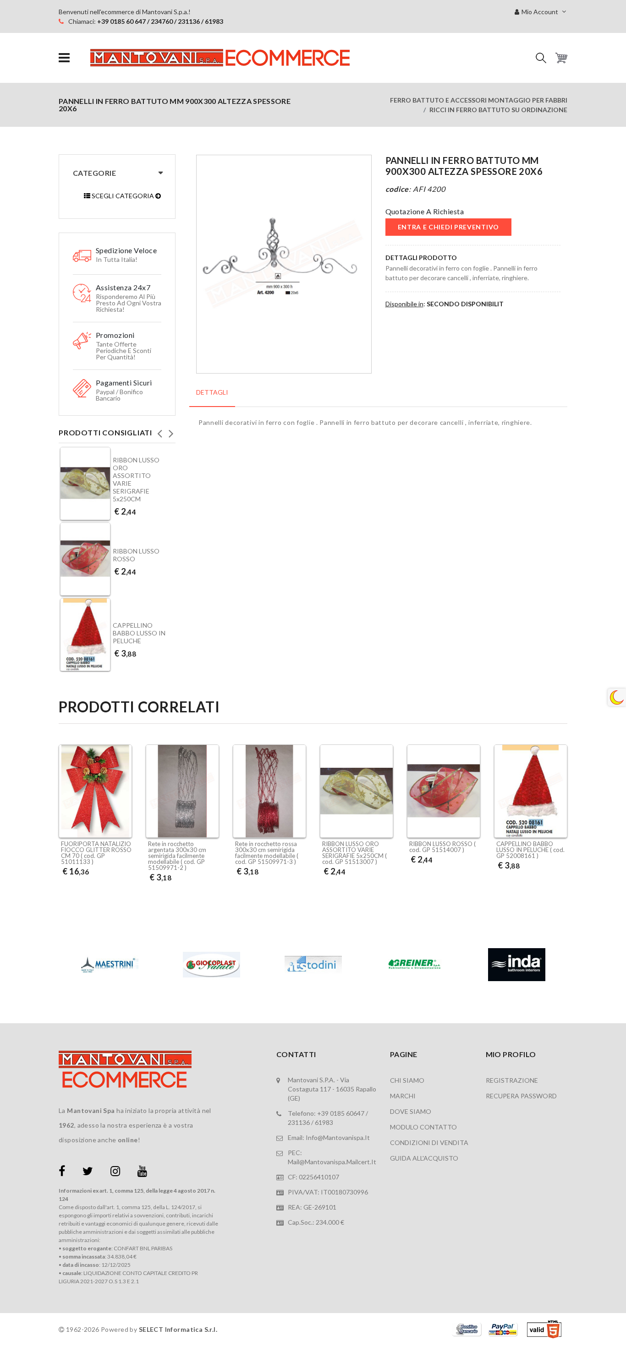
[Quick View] (123, 814)
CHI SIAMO (407, 1080)
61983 (324, 1122)
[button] (541, 58)
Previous (159, 430)
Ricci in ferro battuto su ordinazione (498, 110)
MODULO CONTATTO (423, 1127)
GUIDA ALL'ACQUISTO (424, 1158)
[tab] (212, 397)
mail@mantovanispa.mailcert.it (332, 1162)
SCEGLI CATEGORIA (122, 196)
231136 (299, 1122)
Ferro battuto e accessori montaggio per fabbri (478, 100)
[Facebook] (62, 1173)
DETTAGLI (212, 392)
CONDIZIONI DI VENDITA (429, 1142)
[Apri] (64, 58)
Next (171, 430)
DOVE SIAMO (410, 1111)
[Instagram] (115, 1173)
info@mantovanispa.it (338, 1137)
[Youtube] (142, 1173)
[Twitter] (87, 1173)
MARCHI (403, 1096)
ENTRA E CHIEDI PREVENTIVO (449, 227)
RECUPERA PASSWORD (521, 1096)
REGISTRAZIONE (512, 1080)
